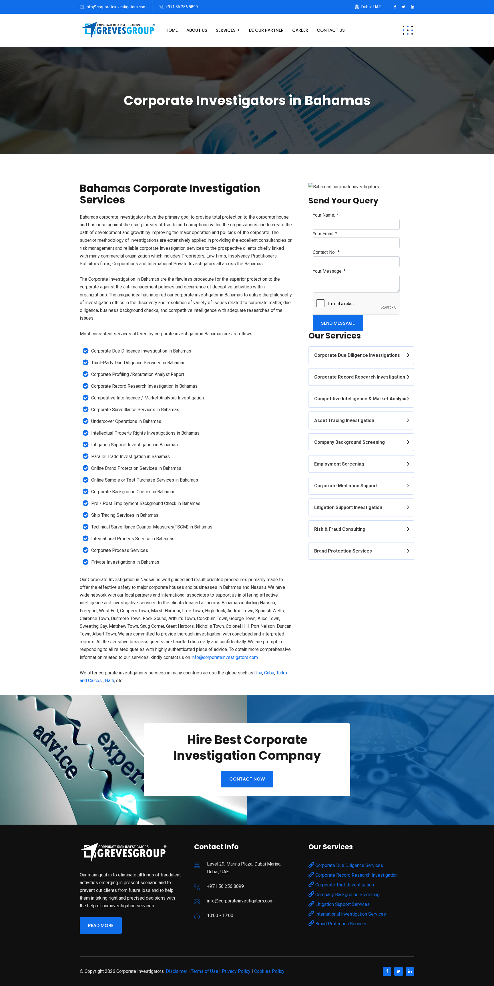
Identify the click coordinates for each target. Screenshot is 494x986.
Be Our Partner (266, 30)
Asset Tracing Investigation (344, 420)
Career (300, 30)
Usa (258, 673)
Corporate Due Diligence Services (348, 865)
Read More (100, 925)
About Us (196, 30)
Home (172, 30)
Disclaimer (176, 971)
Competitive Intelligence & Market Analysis (361, 398)
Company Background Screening (349, 442)
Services (226, 30)
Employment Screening (339, 464)
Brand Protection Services (343, 551)
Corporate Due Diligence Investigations (357, 355)
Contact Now (247, 779)
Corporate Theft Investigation (344, 885)
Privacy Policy (236, 971)
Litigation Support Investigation (348, 507)
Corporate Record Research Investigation (359, 377)
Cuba (269, 673)
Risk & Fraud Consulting (339, 529)
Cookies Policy (269, 971)
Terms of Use (204, 971)
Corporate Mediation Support (346, 485)
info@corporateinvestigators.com (116, 7)
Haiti (109, 680)
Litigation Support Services (342, 904)
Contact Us (331, 30)
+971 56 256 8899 (182, 7)
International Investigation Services (350, 914)
